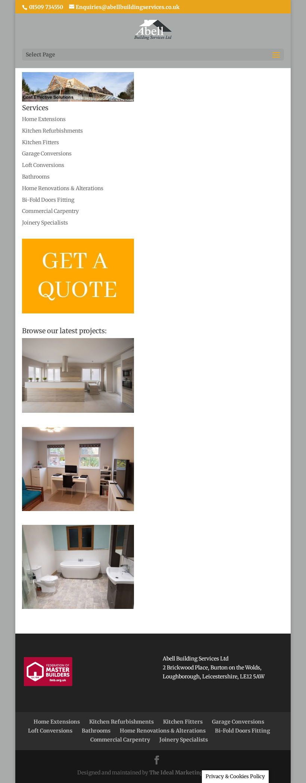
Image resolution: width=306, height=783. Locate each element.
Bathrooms (36, 176)
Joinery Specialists (45, 222)
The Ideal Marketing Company (189, 772)
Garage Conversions (47, 153)
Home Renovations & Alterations (62, 188)
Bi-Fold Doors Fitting (48, 199)
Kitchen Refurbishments (52, 130)
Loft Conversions (43, 165)
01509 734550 (45, 7)
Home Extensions (44, 119)
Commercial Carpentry (50, 211)
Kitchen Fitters (40, 142)
